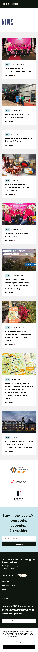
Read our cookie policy (10, 636)
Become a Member (19, 621)
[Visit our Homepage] (10, 4)
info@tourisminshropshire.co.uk (14, 566)
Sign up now (19, 544)
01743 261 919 (9, 569)
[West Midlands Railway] (19, 470)
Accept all (19, 647)
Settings (19, 642)
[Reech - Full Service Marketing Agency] (19, 496)
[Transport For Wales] (19, 482)
